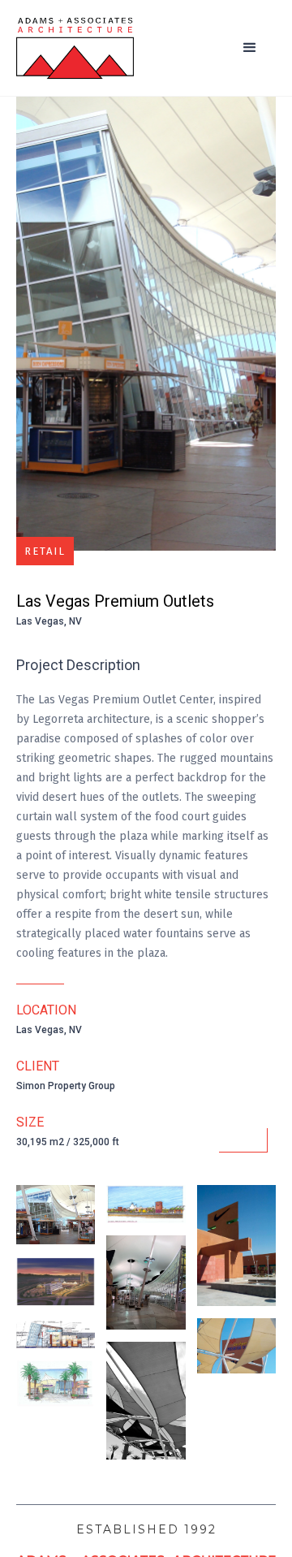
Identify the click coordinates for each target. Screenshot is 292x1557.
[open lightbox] (55, 1220)
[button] (250, 48)
